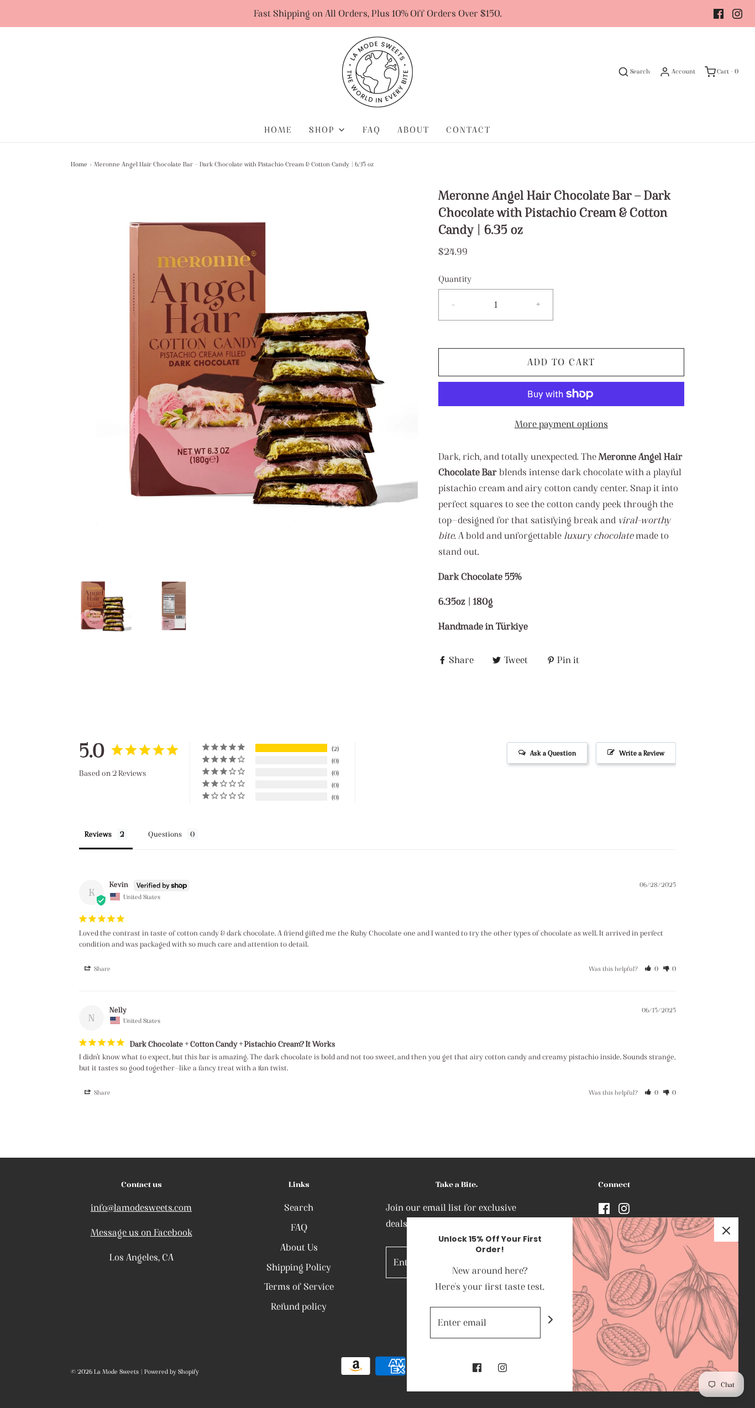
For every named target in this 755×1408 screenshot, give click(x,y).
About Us (299, 1247)
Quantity (454, 279)
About (413, 129)
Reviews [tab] (98, 834)
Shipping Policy (298, 1267)
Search (298, 1207)
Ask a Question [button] (553, 753)
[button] (101, 606)
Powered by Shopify (171, 1371)
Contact (468, 129)
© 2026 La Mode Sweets (105, 1371)
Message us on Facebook (141, 1232)
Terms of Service (299, 1286)
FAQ (372, 129)
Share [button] (101, 969)
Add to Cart (561, 362)
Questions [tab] (165, 834)
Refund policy (299, 1306)
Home (278, 129)
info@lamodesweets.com (141, 1207)
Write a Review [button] (641, 753)
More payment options (561, 424)
